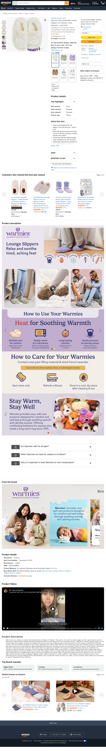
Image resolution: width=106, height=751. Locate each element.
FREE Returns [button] (56, 50)
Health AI (10, 8)
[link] (19, 200)
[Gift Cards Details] (45, 8)
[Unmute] (102, 628)
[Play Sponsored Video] (75, 691)
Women (21, 13)
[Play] (3, 628)
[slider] (49, 628)
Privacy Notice (38, 741)
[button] (3, 8)
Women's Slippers (15, 573)
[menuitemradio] (99, 628)
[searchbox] (41, 3)
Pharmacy (68, 8)
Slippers (32, 13)
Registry (54, 8)
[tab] (52, 349)
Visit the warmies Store (58, 18)
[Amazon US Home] (25, 735)
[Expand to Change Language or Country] (50, 734)
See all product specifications (61, 164)
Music (61, 8)
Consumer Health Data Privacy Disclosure (55, 741)
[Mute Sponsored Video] (47, 700)
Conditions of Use (27, 741)
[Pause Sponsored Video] (47, 696)
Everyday (77, 8)
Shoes (26, 13)
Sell (48, 8)
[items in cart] (103, 3)
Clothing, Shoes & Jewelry (10, 13)
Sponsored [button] (5, 677)
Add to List (85, 64)
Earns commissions (17, 590)
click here (54, 568)
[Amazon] (6, 3)
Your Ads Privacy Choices (75, 741)
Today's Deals (19, 8)
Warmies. (91, 48)
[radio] (4, 22)
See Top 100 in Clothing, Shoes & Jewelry (56, 571)
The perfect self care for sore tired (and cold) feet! (25, 592)
